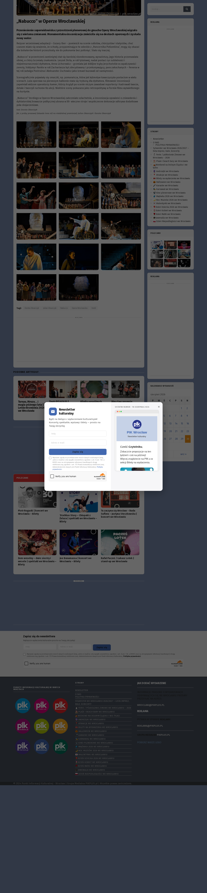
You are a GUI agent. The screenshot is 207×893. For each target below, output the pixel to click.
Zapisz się (77, 452)
